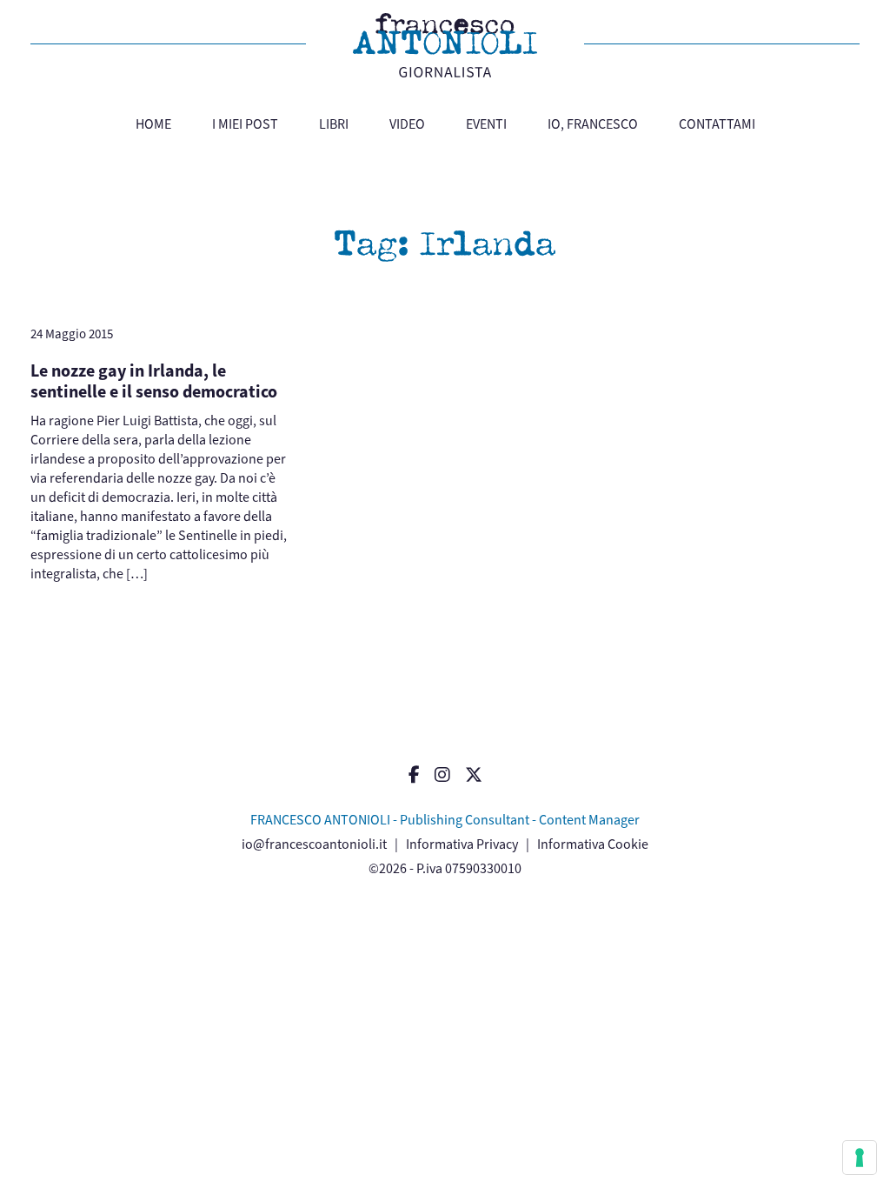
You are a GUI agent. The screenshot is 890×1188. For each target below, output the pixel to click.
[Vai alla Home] (445, 45)
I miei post (245, 124)
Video (407, 124)
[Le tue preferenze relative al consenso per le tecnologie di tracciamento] (859, 1157)
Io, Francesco (593, 124)
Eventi (486, 124)
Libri (334, 124)
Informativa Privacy (462, 844)
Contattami (717, 124)
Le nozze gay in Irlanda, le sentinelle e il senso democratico (153, 381)
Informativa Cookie (592, 844)
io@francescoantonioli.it (314, 844)
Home (153, 124)
